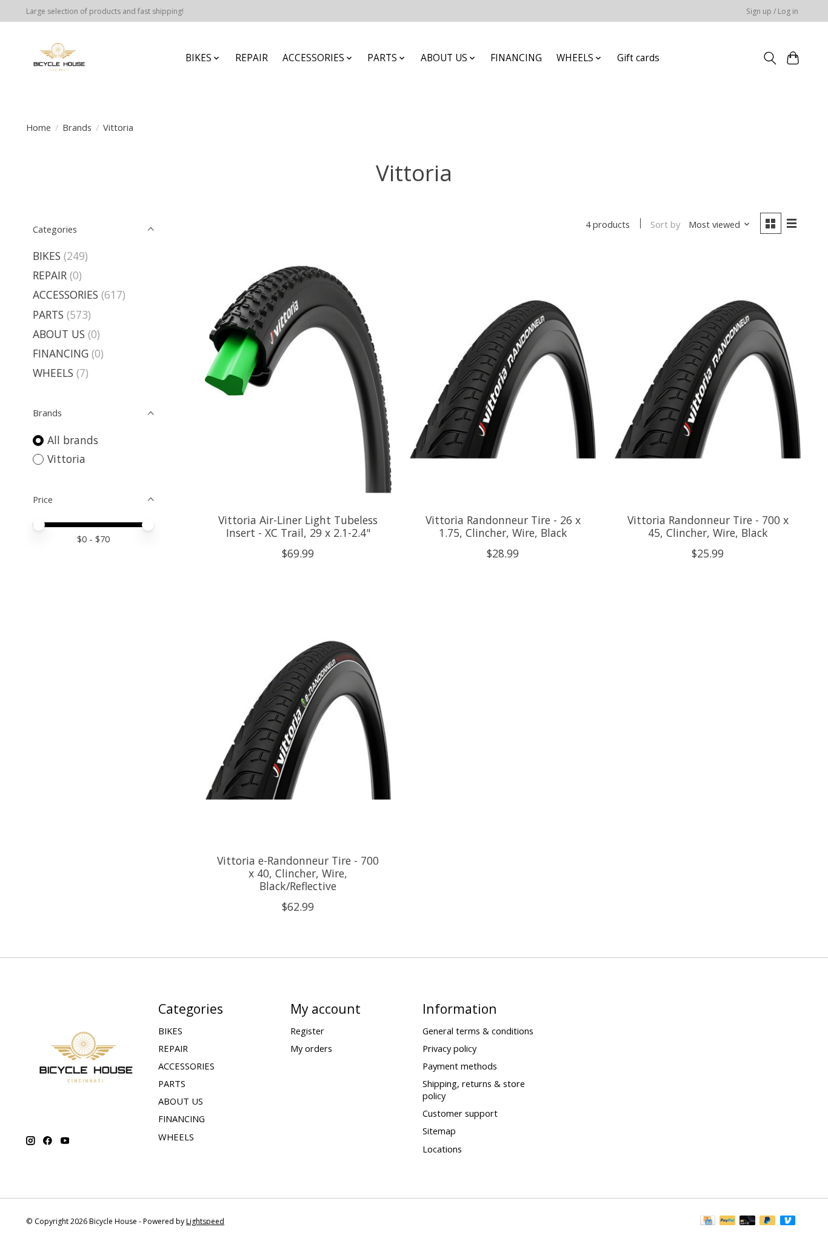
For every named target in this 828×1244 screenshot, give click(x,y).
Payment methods (459, 1066)
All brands (72, 440)
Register (307, 1031)
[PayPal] (727, 1222)
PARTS (48, 314)
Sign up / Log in (772, 11)
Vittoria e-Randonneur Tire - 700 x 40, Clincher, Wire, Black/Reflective (298, 873)
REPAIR (251, 58)
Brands (77, 127)
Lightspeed (205, 1221)
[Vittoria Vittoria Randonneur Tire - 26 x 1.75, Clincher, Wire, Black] (502, 379)
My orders (311, 1048)
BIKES (47, 255)
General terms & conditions (477, 1031)
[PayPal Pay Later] (767, 1222)
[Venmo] (788, 1222)
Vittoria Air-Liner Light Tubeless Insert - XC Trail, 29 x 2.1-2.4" (298, 526)
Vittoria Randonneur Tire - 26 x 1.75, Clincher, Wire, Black (503, 526)
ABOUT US (59, 334)
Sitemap (439, 1131)
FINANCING (516, 58)
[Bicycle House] (58, 58)
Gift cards (638, 58)
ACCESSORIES (65, 294)
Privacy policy (449, 1048)
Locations (442, 1149)
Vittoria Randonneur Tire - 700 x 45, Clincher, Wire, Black (708, 526)
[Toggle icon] (769, 58)
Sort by (665, 224)
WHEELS (53, 372)
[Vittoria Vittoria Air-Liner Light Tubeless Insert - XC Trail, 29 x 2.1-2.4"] (298, 379)
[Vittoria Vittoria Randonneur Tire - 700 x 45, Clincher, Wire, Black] (707, 379)
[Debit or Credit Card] (747, 1222)
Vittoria (66, 458)
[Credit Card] (707, 1222)
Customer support (460, 1113)
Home (38, 127)
